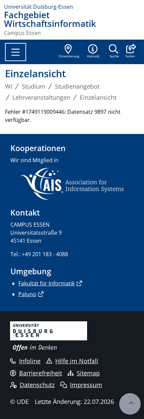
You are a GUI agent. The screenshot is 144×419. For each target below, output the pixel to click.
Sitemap (88, 373)
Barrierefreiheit (40, 373)
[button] (130, 51)
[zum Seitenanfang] (130, 404)
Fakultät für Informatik (46, 283)
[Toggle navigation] (15, 52)
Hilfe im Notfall (76, 361)
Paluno (27, 294)
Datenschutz (37, 385)
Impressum (86, 385)
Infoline (30, 361)
